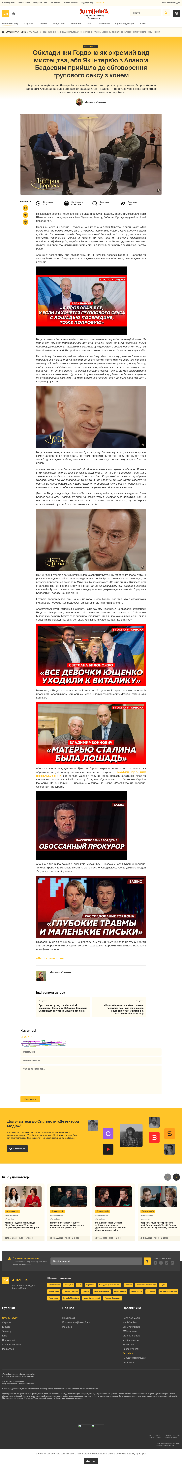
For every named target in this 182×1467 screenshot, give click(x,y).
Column (24, 32)
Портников (53, 1298)
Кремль (86, 1291)
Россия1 (128, 1285)
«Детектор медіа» (50, 958)
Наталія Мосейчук (71, 1298)
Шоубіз (43, 23)
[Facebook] (25, 208)
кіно (79, 1285)
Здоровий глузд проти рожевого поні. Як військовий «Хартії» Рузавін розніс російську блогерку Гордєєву (158, 1225)
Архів (143, 23)
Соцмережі (103, 23)
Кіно (88, 23)
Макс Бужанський (92, 1298)
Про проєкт (68, 1317)
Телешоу (76, 23)
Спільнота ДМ (19, 1149)
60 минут (151, 1291)
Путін (163, 1285)
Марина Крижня (95, 102)
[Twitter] (25, 215)
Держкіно (90, 1285)
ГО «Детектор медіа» (171, 3)
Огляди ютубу (10, 23)
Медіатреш (59, 23)
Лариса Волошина (112, 1298)
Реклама (67, 1326)
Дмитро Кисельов (101, 1291)
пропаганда (54, 1291)
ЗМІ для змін (55, 3)
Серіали (28, 23)
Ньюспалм (128, 1362)
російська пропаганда (146, 1285)
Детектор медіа (8, 3)
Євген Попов (136, 1291)
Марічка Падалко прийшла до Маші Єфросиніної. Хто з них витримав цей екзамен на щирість (22, 1225)
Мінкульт (69, 1285)
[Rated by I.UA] (84, 1425)
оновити (26, 1036)
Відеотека (128, 1344)
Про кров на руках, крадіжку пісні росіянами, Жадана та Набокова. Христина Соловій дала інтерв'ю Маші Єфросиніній (63, 1008)
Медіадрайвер (87, 3)
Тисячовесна (54, 1285)
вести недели (120, 1291)
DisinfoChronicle (71, 3)
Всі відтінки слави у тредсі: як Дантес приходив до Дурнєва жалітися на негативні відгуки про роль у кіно (111, 1226)
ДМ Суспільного (40, 3)
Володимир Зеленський (109, 1285)
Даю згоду (91, 1461)
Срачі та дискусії (124, 23)
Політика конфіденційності (77, 1322)
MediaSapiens (24, 3)
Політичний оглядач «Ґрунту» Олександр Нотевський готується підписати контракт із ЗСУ (67, 1225)
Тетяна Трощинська (168, 1291)
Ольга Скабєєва (71, 1291)
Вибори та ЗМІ (131, 1348)
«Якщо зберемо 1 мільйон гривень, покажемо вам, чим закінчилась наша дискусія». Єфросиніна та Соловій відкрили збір (123, 1009)
